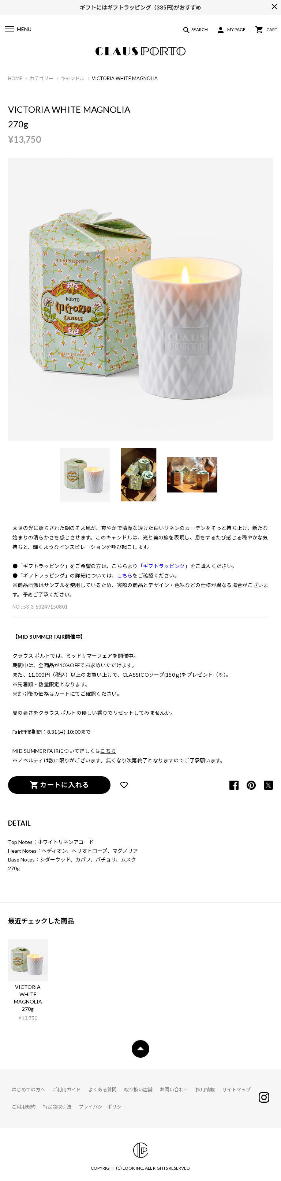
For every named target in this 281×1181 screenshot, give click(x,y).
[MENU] (9, 30)
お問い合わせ (174, 1089)
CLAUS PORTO (140, 51)
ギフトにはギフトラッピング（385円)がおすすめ (140, 6)
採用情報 (205, 1089)
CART (271, 29)
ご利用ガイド (66, 1089)
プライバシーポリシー (102, 1107)
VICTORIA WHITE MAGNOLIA (28, 994)
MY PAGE (236, 29)
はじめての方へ (28, 1089)
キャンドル (73, 78)
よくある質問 (102, 1089)
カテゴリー (41, 78)
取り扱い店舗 (138, 1089)
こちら (108, 751)
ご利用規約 (23, 1107)
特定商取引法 (57, 1107)
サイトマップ (236, 1089)
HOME (15, 78)
